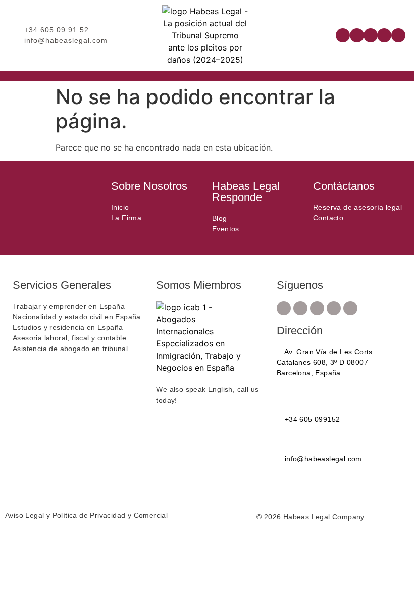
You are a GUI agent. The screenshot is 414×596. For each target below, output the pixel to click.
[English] (313, 34)
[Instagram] (357, 35)
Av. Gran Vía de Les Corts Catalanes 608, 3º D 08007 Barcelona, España (325, 362)
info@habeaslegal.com (321, 459)
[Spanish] (323, 34)
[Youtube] (371, 35)
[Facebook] (343, 35)
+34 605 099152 (311, 419)
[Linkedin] (384, 35)
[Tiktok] (398, 35)
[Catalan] (302, 34)
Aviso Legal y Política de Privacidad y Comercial (86, 515)
